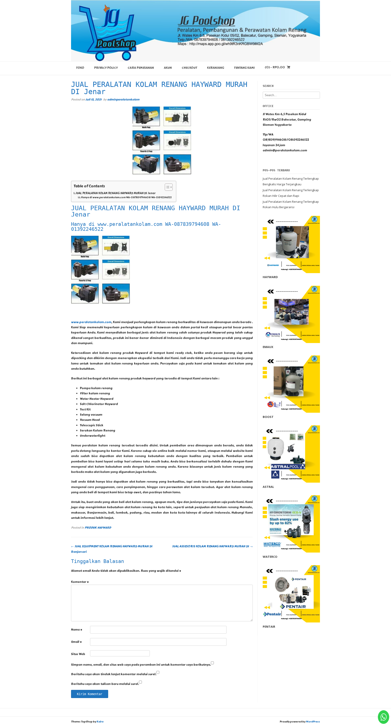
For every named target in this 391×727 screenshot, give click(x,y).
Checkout (189, 68)
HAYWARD (270, 277)
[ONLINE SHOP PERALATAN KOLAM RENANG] (195, 30)
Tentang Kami (244, 68)
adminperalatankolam (123, 99)
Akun (168, 68)
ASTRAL (268, 487)
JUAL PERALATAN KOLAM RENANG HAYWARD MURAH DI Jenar (115, 193)
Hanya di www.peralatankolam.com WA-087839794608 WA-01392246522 (126, 197)
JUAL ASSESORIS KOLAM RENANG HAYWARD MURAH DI (212, 546)
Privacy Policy (106, 68)
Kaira (100, 722)
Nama (76, 629)
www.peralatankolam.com (91, 322)
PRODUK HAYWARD (98, 527)
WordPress (313, 722)
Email (76, 642)
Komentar (80, 582)
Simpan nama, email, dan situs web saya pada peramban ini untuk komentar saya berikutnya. (141, 665)
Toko (80, 68)
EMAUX (268, 347)
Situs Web (78, 654)
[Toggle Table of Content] (166, 187)
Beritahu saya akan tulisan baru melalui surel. (105, 684)
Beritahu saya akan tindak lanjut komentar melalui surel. (113, 674)
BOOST (268, 417)
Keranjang (215, 68)
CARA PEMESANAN (141, 68)
